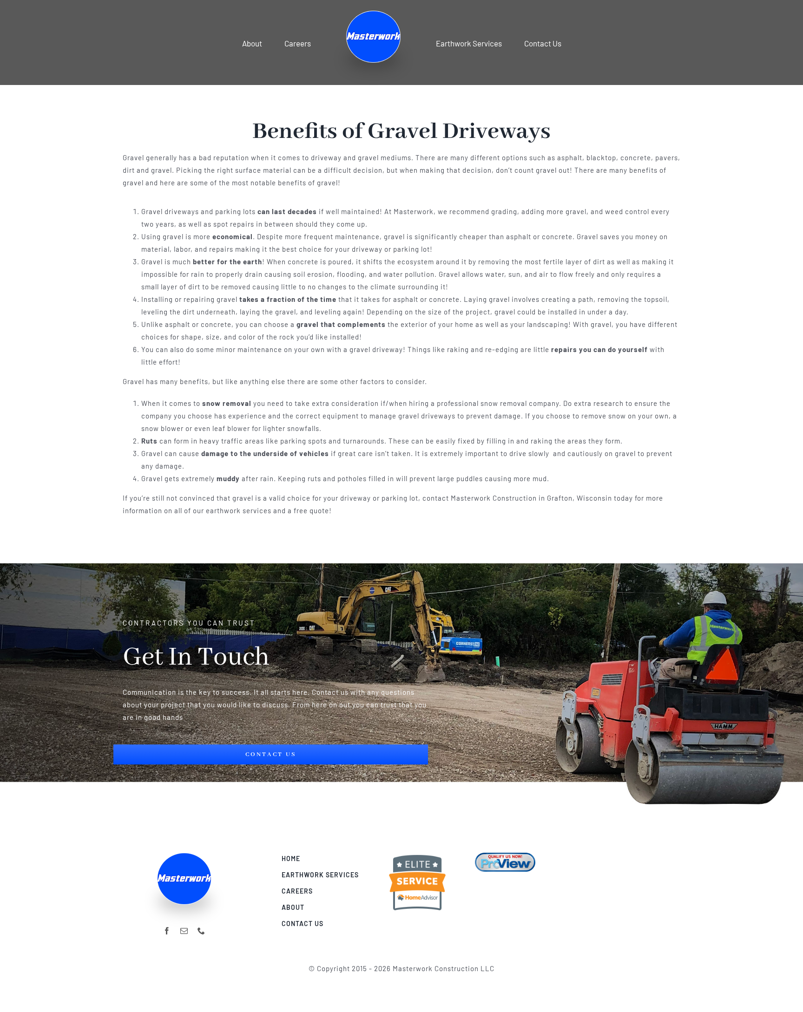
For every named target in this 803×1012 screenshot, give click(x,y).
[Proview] (505, 856)
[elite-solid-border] (417, 856)
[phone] (201, 930)
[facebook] (167, 930)
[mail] (184, 930)
